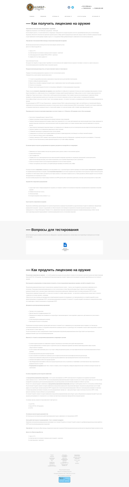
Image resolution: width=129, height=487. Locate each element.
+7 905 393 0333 (86, 8)
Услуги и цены (81, 16)
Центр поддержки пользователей (64, 475)
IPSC (52, 460)
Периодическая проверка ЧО (64, 465)
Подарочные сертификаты (52, 463)
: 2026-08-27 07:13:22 (70, 473)
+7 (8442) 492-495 (98, 8)
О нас (77, 461)
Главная (31, 16)
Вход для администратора (64, 469)
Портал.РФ (69, 471)
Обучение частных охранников (77, 458)
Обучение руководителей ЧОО (64, 462)
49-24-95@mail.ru (86, 6)
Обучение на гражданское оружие (52, 465)
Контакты (77, 463)
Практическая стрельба (52, 459)
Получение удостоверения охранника (65, 456)
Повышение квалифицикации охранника (64, 459)
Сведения (43, 16)
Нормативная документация (77, 455)
